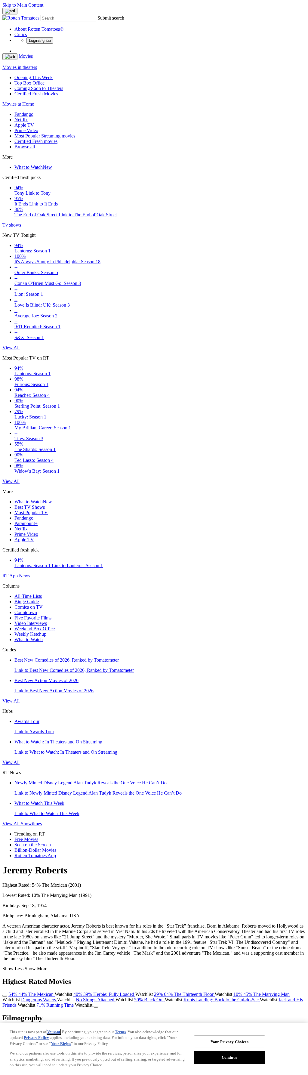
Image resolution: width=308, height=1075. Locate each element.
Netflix (21, 119)
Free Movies (26, 839)
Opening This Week (33, 77)
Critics (20, 34)
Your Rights (61, 1043)
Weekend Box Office (34, 628)
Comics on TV (28, 607)
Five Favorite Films (32, 617)
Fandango (23, 114)
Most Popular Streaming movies (44, 135)
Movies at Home (18, 104)
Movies (26, 56)
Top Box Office (29, 82)
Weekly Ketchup (30, 634)
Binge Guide (26, 601)
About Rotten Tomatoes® (38, 29)
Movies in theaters (19, 67)
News (24, 575)
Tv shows (11, 224)
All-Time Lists (28, 596)
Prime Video (26, 130)
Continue (229, 1057)
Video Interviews (30, 623)
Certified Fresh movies (35, 141)
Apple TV (24, 125)
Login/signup (40, 40)
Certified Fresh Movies (36, 93)
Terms (120, 1032)
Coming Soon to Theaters (38, 88)
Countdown (25, 612)
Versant (53, 1032)
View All (11, 347)
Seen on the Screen (32, 844)
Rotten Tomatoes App (35, 855)
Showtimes (31, 823)
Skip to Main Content (22, 5)
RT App (10, 575)
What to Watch (33, 167)
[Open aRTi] (9, 11)
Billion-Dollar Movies (35, 850)
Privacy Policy (36, 1037)
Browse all (24, 146)
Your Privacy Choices (229, 1041)
